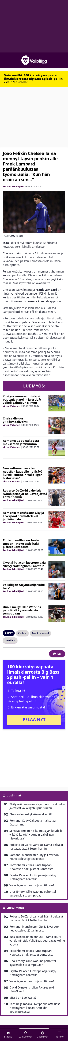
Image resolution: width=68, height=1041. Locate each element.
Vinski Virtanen (11, 406)
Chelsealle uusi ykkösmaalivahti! (15, 420)
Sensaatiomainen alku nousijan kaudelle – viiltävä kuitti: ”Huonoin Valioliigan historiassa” (23, 473)
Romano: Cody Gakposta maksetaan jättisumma (21, 442)
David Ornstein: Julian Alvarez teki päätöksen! (31, 989)
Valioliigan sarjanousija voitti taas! (24, 586)
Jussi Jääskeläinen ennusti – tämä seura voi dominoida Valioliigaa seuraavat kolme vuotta (37, 940)
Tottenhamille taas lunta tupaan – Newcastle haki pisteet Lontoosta (21, 543)
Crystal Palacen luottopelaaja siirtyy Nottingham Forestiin (24, 564)
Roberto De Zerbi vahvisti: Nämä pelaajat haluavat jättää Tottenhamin (25, 493)
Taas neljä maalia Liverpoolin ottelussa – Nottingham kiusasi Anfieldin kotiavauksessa (35, 1008)
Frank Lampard (40, 633)
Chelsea (22, 633)
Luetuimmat (15, 908)
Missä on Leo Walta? (22, 998)
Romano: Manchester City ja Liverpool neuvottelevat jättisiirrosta (23, 516)
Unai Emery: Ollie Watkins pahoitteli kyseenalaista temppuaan (22, 610)
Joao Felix (10, 640)
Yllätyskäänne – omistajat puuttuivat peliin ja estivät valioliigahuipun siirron (22, 399)
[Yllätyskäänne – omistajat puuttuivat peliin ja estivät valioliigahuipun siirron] (57, 403)
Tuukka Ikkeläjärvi (13, 186)
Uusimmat (13, 795)
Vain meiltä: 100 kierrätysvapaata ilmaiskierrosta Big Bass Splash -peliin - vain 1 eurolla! (33, 78)
